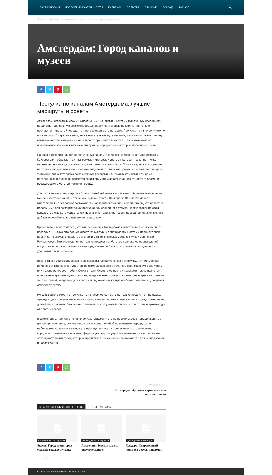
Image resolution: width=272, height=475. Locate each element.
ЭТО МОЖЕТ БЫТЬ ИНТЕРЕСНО (61, 407)
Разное (184, 7)
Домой (41, 19)
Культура (115, 7)
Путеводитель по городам (62, 19)
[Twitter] (49, 89)
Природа (151, 7)
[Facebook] (41, 89)
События (133, 7)
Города (168, 7)
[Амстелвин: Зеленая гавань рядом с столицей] (101, 428)
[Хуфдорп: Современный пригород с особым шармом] (146, 428)
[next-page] (45, 457)
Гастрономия (50, 7)
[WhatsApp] (66, 89)
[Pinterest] (58, 89)
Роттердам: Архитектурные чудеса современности (140, 392)
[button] (230, 7)
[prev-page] (39, 457)
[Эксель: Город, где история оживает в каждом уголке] (57, 428)
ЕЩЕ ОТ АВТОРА (99, 407)
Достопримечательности (84, 7)
